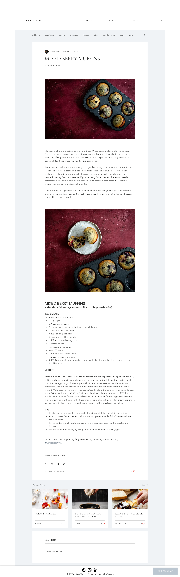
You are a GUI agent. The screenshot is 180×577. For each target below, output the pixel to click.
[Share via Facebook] (46, 464)
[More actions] (133, 51)
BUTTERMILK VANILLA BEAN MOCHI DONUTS (88, 515)
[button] (144, 35)
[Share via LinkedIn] (58, 464)
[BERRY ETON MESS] (50, 499)
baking (62, 35)
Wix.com (110, 574)
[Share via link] (64, 464)
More (131, 35)
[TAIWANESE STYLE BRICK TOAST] (130, 499)
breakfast (74, 35)
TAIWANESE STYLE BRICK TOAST (129, 515)
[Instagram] (89, 570)
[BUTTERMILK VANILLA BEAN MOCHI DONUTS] (90, 499)
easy (122, 35)
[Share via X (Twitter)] (52, 464)
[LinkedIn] (95, 570)
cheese (86, 35)
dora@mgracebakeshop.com (20, 15)
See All (145, 485)
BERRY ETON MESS (45, 513)
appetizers (49, 35)
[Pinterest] (83, 570)
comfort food (109, 35)
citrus (96, 35)
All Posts (36, 35)
